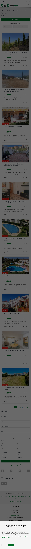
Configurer (4, 540)
